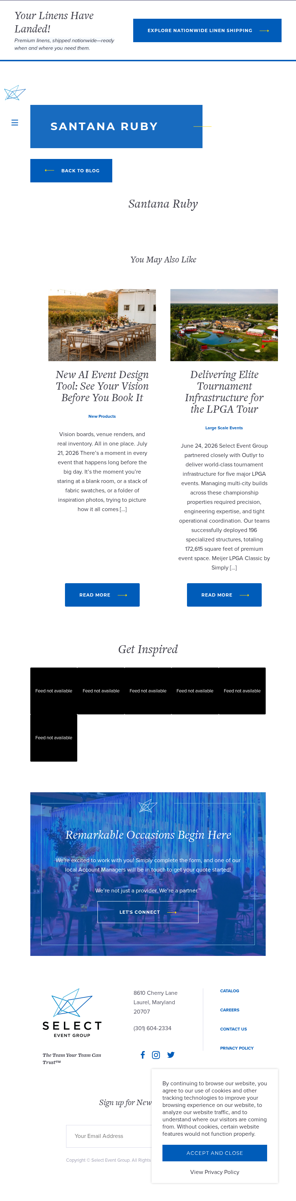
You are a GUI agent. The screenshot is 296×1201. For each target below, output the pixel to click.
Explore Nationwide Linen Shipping (200, 30)
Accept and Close (215, 1153)
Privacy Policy (237, 1048)
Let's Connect (139, 912)
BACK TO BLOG (80, 170)
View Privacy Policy (214, 1172)
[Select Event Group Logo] (15, 93)
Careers (229, 1009)
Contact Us (233, 1029)
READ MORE (94, 595)
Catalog (229, 990)
